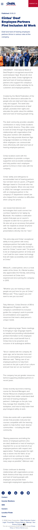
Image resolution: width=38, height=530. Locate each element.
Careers (4, 509)
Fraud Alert (10, 522)
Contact (33, 3)
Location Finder (7, 512)
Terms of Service (20, 528)
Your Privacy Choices (23, 523)
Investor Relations (8, 501)
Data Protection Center (28, 520)
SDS (3, 505)
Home (4, 516)
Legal (4, 522)
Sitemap (28, 522)
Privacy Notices (20, 522)
